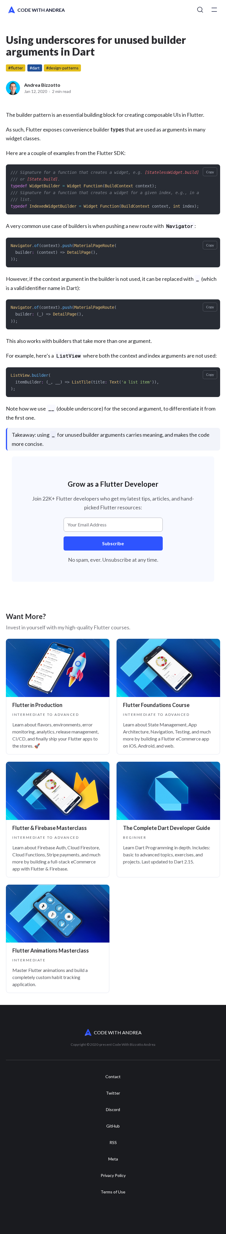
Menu (214, 10)
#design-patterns (62, 67)
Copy (210, 172)
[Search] (200, 10)
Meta (113, 1159)
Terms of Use (113, 1192)
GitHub (113, 1126)
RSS (113, 1142)
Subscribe (113, 543)
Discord (113, 1109)
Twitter (113, 1093)
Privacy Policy (113, 1175)
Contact (113, 1076)
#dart (35, 67)
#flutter (15, 67)
